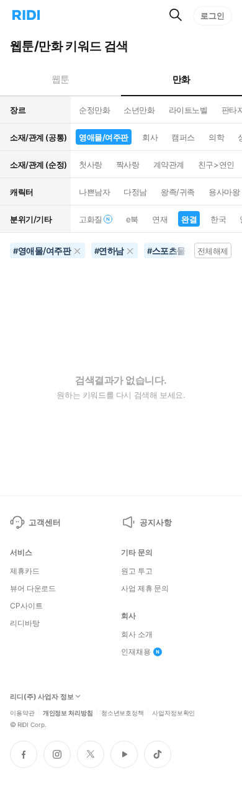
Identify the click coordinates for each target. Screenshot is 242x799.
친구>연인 (216, 164)
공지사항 (155, 522)
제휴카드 (25, 571)
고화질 (90, 219)
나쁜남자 (94, 192)
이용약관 (22, 712)
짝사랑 (128, 164)
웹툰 (60, 79)
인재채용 (136, 652)
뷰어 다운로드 (33, 588)
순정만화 (94, 110)
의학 (216, 137)
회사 (150, 137)
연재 (160, 219)
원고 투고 (136, 571)
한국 (218, 219)
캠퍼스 (183, 137)
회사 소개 (136, 634)
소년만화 (139, 110)
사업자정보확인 (173, 712)
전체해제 (212, 251)
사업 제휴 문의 (145, 588)
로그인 (212, 15)
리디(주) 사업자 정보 (42, 697)
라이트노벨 (188, 110)
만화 (181, 79)
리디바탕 (25, 623)
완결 (189, 219)
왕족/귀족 (178, 192)
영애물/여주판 (103, 137)
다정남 (135, 192)
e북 (132, 219)
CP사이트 (26, 606)
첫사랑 (90, 164)
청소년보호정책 (122, 712)
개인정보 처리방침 (68, 712)
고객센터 (44, 522)
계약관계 (168, 164)
